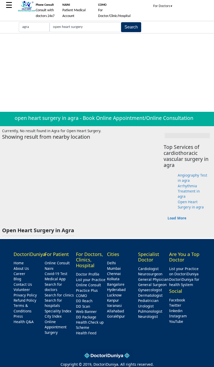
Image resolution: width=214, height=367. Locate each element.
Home (19, 262)
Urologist (146, 306)
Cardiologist (148, 268)
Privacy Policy (25, 295)
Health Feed (86, 332)
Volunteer (22, 289)
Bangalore (115, 284)
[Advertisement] (107, 72)
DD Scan (83, 306)
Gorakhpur (116, 316)
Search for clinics (59, 295)
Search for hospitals (53, 303)
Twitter (175, 305)
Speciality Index (58, 310)
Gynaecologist (150, 289)
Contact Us (23, 284)
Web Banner (86, 311)
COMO (81, 295)
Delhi (111, 262)
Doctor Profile (87, 274)
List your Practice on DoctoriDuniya (184, 271)
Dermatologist (150, 295)
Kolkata (113, 278)
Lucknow (114, 295)
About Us (21, 268)
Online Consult (57, 262)
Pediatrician (148, 300)
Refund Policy (25, 300)
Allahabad (115, 310)
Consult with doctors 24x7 (45, 10)
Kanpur (113, 300)
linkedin (175, 310)
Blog (17, 278)
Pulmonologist (150, 311)
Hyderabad (116, 289)
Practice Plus (87, 290)
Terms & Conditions (23, 308)
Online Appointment (56, 324)
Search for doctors (53, 287)
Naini (49, 268)
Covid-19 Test (56, 273)
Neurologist (148, 316)
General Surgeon (152, 284)
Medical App (55, 278)
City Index (53, 316)
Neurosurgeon (150, 273)
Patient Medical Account (74, 10)
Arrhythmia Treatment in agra (189, 191)
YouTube (176, 321)
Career (19, 273)
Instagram (178, 315)
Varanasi (114, 305)
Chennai (114, 273)
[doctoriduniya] (26, 11)
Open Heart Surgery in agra (191, 204)
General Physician (153, 279)
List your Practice (90, 279)
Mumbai (114, 268)
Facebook (177, 300)
